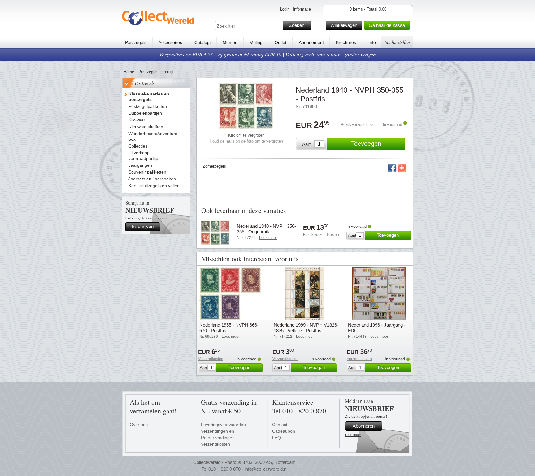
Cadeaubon (283, 431)
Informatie (302, 9)
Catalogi (202, 42)
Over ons (139, 424)
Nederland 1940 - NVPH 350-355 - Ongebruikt (266, 228)
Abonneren (364, 426)
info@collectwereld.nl (266, 469)
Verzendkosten (210, 359)
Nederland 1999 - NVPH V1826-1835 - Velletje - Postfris (306, 327)
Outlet (280, 42)
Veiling (256, 42)
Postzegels (135, 42)
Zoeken (296, 25)
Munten (230, 42)
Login (284, 9)
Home (129, 71)
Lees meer (353, 435)
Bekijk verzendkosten (359, 124)
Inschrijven (143, 226)
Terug (168, 71)
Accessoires (170, 42)
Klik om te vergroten (246, 135)
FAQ (276, 437)
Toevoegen (366, 143)
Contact (279, 424)
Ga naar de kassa (387, 25)
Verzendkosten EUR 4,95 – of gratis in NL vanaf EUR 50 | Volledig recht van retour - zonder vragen (267, 54)
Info (372, 42)
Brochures (346, 42)
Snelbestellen (397, 42)
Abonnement (311, 42)
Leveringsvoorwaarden (223, 424)
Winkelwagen (343, 25)
